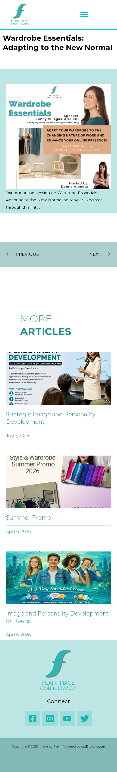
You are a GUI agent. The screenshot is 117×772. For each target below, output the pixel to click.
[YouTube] (67, 718)
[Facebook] (32, 718)
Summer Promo (28, 517)
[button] (84, 14)
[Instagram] (50, 718)
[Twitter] (84, 718)
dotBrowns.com (93, 746)
